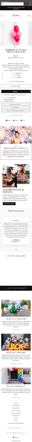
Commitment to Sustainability (16, 423)
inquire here (16, 363)
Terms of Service (16, 410)
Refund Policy (16, 408)
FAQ (16, 420)
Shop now (16, 397)
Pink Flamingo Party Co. (15, 433)
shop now (16, 329)
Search (16, 403)
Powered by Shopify (16, 440)
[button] (29, 3)
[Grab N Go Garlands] (16, 308)
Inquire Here (9, 203)
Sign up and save (15, 428)
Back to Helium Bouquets (17, 288)
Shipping (10, 57)
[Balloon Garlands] (16, 342)
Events (16, 418)
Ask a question (16, 115)
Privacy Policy (16, 405)
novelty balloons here (21, 67)
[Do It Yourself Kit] (16, 375)
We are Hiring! (16, 415)
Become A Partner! (16, 413)
